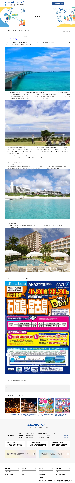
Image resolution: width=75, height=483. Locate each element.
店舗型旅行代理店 (9, 472)
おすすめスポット (43, 474)
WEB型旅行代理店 (9, 474)
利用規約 (66, 481)
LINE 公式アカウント (61, 474)
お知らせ (41, 477)
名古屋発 (11, 389)
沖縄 (21, 389)
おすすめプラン (42, 472)
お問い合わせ (57, 3)
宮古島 (16, 389)
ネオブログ (42, 468)
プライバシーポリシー (62, 481)
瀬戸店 (23, 474)
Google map (66, 435)
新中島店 (24, 472)
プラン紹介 (14, 387)
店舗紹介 (24, 468)
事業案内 (7, 468)
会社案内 (58, 468)
